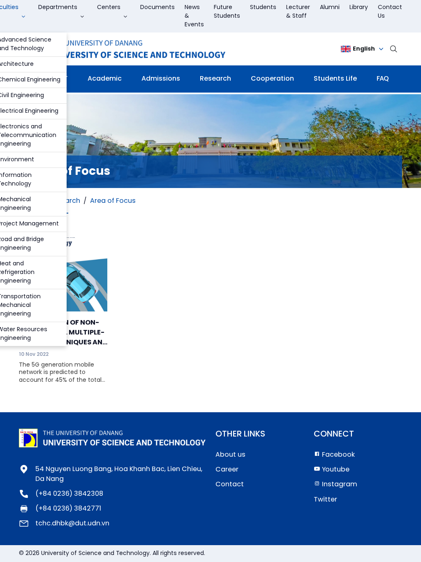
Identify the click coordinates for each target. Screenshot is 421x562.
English (364, 49)
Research (215, 78)
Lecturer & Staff (298, 12)
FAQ (383, 78)
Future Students (227, 12)
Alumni (330, 8)
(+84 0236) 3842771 (68, 508)
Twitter (325, 499)
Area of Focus (113, 200)
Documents (157, 8)
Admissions (160, 78)
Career (226, 469)
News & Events (194, 16)
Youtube (334, 469)
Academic (105, 78)
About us (230, 454)
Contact (229, 484)
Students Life (335, 78)
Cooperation (272, 78)
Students (263, 8)
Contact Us (390, 12)
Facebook (337, 454)
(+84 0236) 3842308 (69, 493)
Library (358, 8)
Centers (108, 8)
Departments (57, 8)
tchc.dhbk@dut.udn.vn (72, 523)
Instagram (338, 484)
